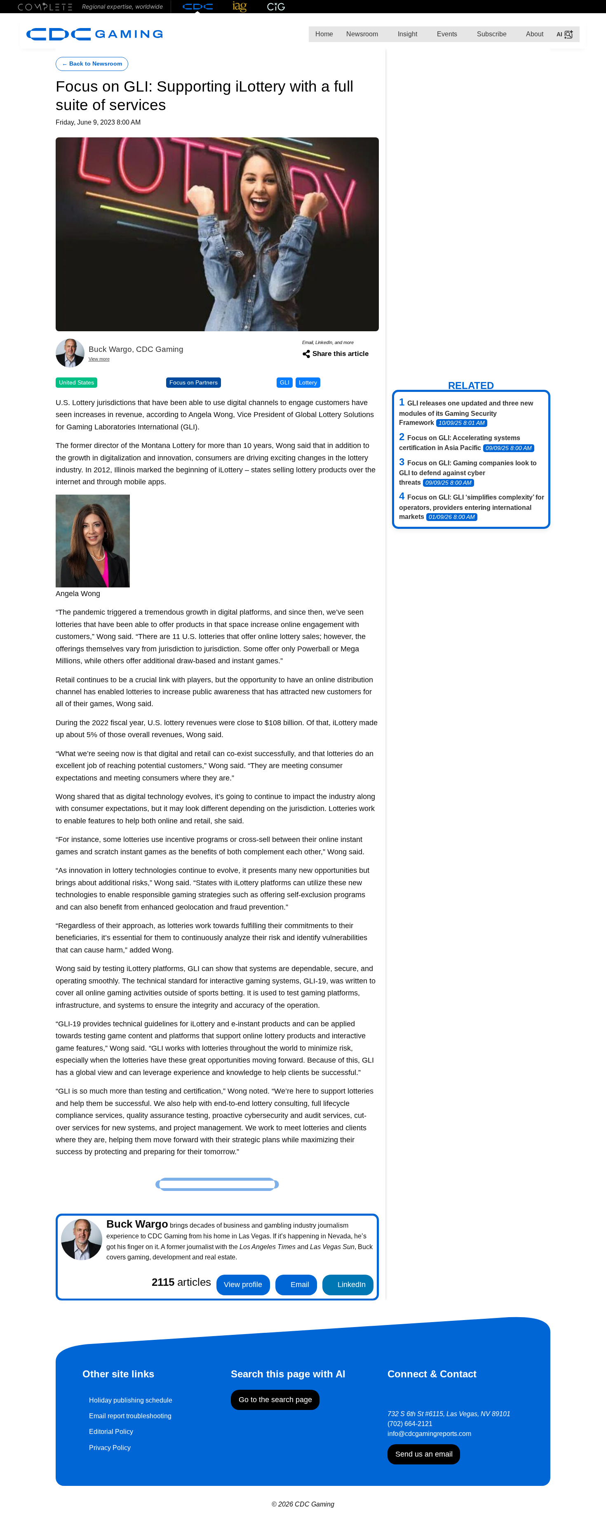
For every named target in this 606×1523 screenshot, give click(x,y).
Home (324, 34)
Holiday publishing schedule (130, 1400)
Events (446, 34)
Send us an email (424, 1454)
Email (299, 1284)
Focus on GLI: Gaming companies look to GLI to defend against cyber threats (468, 473)
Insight (406, 34)
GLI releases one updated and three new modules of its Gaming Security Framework (466, 413)
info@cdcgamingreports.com (429, 1433)
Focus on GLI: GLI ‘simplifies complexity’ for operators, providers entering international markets (471, 507)
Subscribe (491, 34)
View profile (243, 1284)
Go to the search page (275, 1400)
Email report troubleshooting (130, 1415)
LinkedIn (351, 1284)
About (534, 34)
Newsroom (362, 34)
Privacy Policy (110, 1447)
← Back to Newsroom (92, 64)
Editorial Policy (111, 1431)
